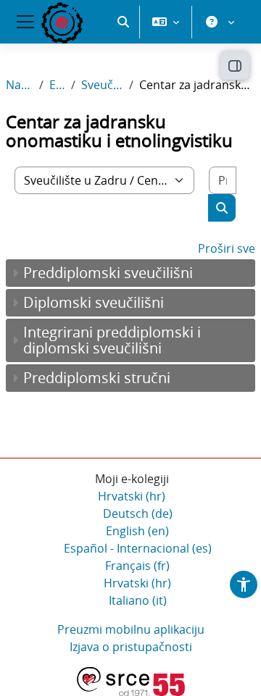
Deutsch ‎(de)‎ (138, 513)
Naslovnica (19, 85)
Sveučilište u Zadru (102, 85)
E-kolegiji (57, 85)
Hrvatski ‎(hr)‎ (131, 496)
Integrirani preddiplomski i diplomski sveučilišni (112, 340)
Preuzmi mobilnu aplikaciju (130, 629)
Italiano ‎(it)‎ (138, 600)
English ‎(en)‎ (137, 531)
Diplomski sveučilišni (93, 302)
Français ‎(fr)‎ (137, 566)
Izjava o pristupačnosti (131, 647)
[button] (123, 21)
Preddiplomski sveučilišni (108, 272)
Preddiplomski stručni (96, 377)
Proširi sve (226, 248)
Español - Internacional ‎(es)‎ (138, 548)
